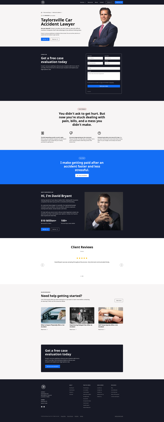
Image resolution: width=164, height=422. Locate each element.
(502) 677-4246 (44, 403)
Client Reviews (71, 390)
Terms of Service (70, 416)
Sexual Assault (85, 403)
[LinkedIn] (44, 407)
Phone (88, 61)
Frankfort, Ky (99, 392)
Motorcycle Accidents (87, 394)
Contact (102, 2)
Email (88, 66)
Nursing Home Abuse (87, 400)
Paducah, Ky (99, 396)
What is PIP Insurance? (115, 394)
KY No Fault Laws (114, 392)
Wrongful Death (86, 396)
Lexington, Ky (99, 390)
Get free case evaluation (52, 366)
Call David (71, 394)
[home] (43, 2)
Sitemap (81, 416)
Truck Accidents (86, 392)
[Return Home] (41, 12)
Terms (101, 82)
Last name (107, 55)
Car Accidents (85, 390)
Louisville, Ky (99, 387)
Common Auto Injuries (115, 396)
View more (118, 300)
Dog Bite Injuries (86, 405)
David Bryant (71, 387)
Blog (112, 387)
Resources (90, 2)
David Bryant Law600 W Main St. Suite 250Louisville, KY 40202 (46, 395)
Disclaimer (89, 91)
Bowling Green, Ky (100, 394)
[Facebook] (42, 407)
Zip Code (106, 61)
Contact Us (71, 392)
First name (89, 55)
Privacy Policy (112, 82)
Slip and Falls (85, 398)
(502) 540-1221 (44, 401)
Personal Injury (86, 387)
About (96, 2)
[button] (83, 2)
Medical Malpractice (87, 407)
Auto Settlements (114, 390)
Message (89, 71)
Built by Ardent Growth (119, 416)
